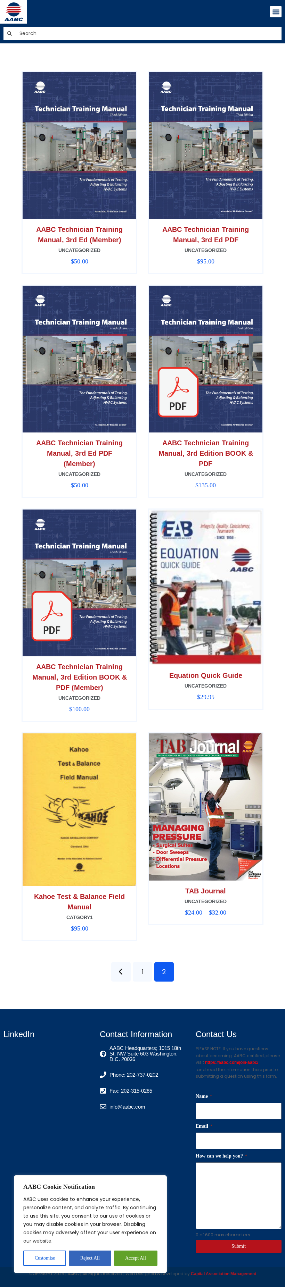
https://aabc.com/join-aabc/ (231, 1062)
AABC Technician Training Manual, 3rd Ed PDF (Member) (79, 453)
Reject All (90, 1258)
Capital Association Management (223, 1273)
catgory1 (79, 917)
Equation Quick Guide (205, 675)
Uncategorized (79, 250)
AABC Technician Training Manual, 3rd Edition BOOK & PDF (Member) (79, 677)
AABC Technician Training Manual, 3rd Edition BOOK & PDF (205, 453)
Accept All (135, 1258)
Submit (238, 1246)
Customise (45, 1258)
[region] (90, 1224)
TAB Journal (205, 891)
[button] (276, 11)
